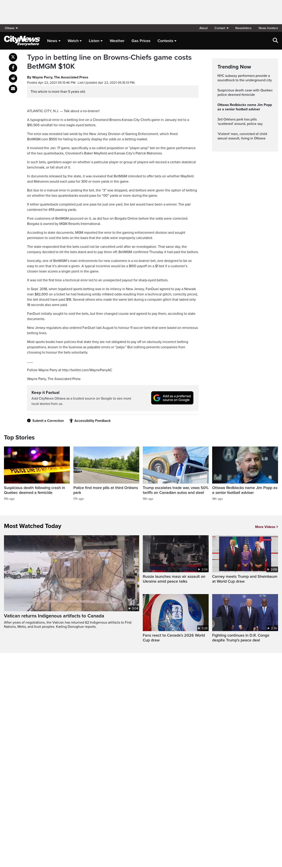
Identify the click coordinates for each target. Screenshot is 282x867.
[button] (221, 28)
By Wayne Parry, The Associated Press (57, 77)
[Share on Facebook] (13, 68)
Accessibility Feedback (92, 421)
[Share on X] (13, 57)
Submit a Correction (48, 421)
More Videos (265, 527)
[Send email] (13, 89)
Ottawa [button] (9, 28)
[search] (275, 41)
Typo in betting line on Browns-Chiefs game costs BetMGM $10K (109, 62)
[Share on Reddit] (13, 78)
